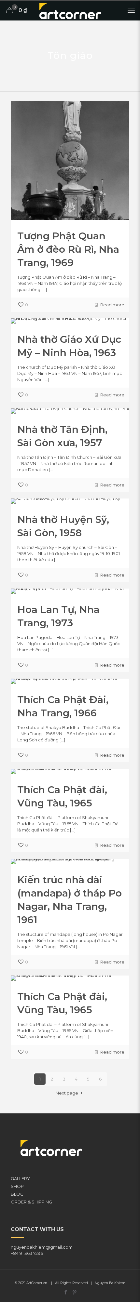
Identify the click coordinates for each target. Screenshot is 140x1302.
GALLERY (20, 1178)
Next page (67, 1093)
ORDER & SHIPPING (31, 1201)
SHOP (17, 1186)
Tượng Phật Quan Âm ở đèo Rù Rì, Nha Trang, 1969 (68, 249)
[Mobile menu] (131, 10)
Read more (112, 304)
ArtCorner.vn (36, 1283)
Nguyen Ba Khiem (110, 1283)
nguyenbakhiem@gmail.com (42, 1247)
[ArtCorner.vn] (70, 10)
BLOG (17, 1194)
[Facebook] (65, 1292)
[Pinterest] (74, 1292)
